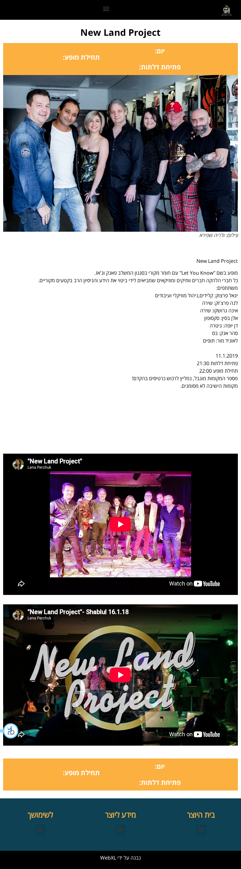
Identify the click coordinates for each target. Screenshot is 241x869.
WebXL (108, 857)
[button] (9, 731)
